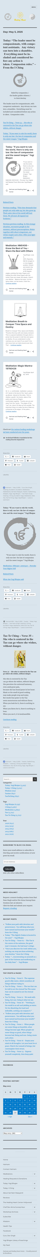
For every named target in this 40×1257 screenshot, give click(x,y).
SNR (33, 496)
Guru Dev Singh (27, 487)
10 (34, 1100)
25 (6, 1113)
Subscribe (9, 869)
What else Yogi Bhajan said (13, 579)
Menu (34, 7)
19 (10, 1108)
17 (34, 1104)
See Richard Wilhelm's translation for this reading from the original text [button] (19, 439)
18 (5, 1108)
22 (25, 1108)
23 (30, 1108)
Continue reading (10, 719)
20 (15, 1108)
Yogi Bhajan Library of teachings (15, 1240)
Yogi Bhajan (16, 493)
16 (29, 1104)
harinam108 (9, 621)
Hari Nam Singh (27, 493)
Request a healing (10, 908)
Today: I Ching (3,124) (13, 788)
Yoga (10, 493)
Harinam (6, 1164)
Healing (5, 489)
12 (10, 1104)
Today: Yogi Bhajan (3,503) (15, 785)
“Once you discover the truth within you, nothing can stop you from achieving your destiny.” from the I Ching (21, 951)
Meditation (26, 489)
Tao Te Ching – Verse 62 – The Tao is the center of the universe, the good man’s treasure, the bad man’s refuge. (19, 943)
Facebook (8, 1065)
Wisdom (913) (10, 791)
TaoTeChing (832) (12, 796)
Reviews (6, 1198)
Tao (4, 498)
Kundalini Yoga (19, 496)
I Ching (11, 496)
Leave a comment (26, 627)
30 (30, 1113)
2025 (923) (9, 826)
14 (20, 1104)
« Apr (10, 1117)
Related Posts (8, 202)
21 (20, 1108)
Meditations (7, 491)
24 (34, 1108)
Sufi (25, 625)
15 (25, 1104)
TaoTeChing (32, 491)
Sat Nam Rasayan (16, 491)
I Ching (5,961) (11, 807)
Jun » (30, 1117)
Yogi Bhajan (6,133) (12, 804)
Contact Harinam (10, 1169)
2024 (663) (9, 829)
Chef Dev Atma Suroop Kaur (14, 1207)
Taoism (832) (10, 793)
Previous (6, 208)
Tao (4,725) (9, 812)
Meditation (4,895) (12, 810)
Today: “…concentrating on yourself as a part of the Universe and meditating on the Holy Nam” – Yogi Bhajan (20, 959)
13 (15, 1104)
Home (5, 1160)
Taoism (25, 491)
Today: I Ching (8, 1188)
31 (34, 1113)
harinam (8, 487)
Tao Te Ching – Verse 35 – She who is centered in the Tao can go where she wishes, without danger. (17, 125)
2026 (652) (9, 823)
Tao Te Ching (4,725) (13, 815)
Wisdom (5, 493)
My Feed (6, 1245)
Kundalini (12, 489)
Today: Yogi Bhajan (10, 1183)
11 (5, 1104)
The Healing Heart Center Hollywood (17, 1202)
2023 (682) (9, 831)
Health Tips (7, 1226)
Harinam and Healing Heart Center (14, 1251)
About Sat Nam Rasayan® (13, 1193)
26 (10, 1113)
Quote (26, 621)
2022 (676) (9, 834)
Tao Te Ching (10, 498)
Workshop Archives (10, 1212)
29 (25, 1113)
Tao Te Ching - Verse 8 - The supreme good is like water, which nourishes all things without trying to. (19, 981)
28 (20, 1113)
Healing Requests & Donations (15, 1179)
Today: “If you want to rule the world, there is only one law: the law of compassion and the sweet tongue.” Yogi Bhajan (20, 136)
